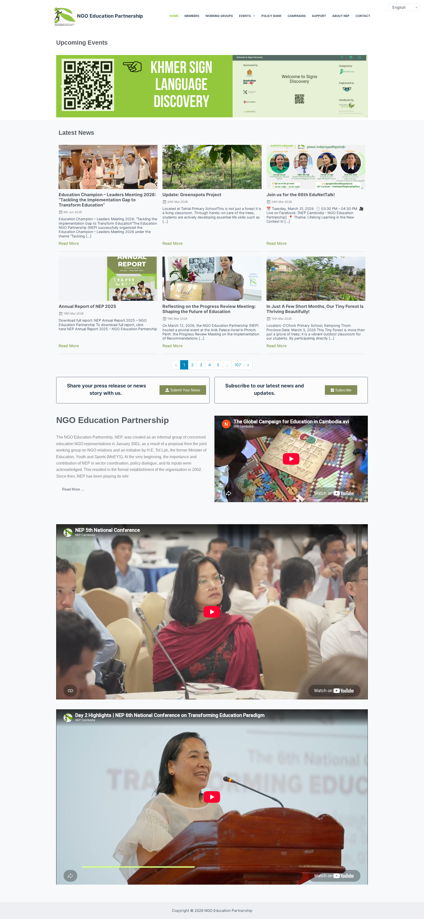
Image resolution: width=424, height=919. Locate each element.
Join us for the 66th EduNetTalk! (300, 194)
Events (245, 16)
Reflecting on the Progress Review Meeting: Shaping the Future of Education (209, 309)
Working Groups (219, 16)
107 (238, 364)
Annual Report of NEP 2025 (87, 306)
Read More (69, 243)
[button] (62, 86)
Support (319, 16)
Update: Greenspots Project (191, 194)
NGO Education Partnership (110, 16)
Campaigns (297, 16)
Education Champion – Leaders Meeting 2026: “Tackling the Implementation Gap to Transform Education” (107, 199)
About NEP (340, 16)
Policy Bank (271, 16)
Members (192, 16)
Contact (363, 16)
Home (174, 16)
